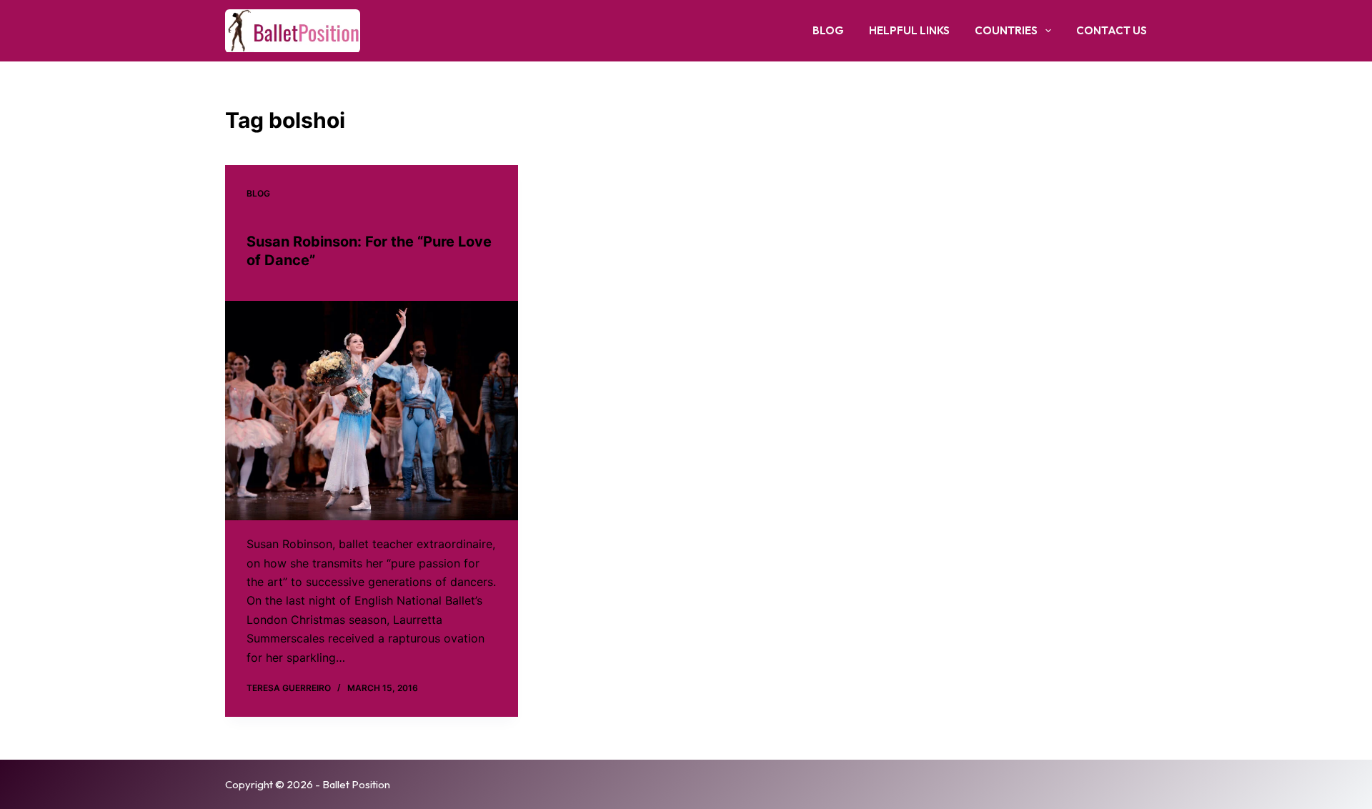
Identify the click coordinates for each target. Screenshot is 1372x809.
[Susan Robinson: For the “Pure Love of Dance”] (371, 411)
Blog (828, 30)
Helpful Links (909, 30)
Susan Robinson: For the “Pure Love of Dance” (369, 251)
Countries (1006, 30)
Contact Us (1111, 30)
